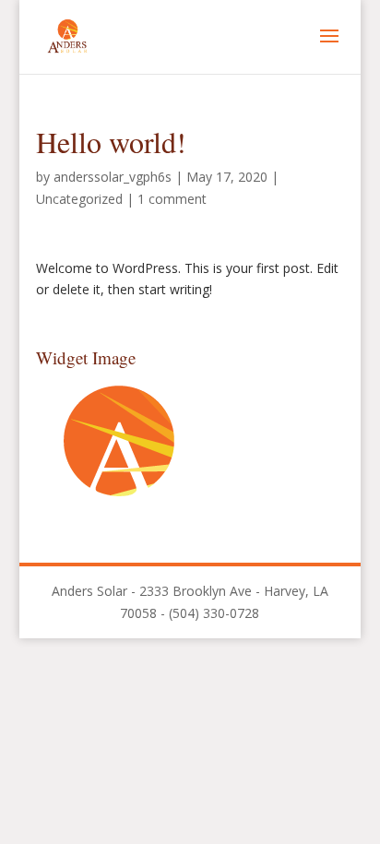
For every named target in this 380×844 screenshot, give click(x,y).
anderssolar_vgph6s (112, 176)
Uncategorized (79, 199)
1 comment (172, 199)
